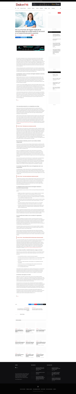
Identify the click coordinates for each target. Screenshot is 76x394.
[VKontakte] (12, 49)
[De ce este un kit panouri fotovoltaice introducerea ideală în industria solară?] (49, 368)
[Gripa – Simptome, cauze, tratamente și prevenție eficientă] (30, 349)
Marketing (41, 8)
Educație (33, 8)
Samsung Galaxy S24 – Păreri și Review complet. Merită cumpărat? (56, 83)
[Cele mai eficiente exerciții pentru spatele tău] (20, 349)
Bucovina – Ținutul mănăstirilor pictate (55, 75)
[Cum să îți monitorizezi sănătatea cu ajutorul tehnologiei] (41, 349)
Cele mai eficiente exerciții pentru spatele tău (19, 355)
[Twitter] (12, 45)
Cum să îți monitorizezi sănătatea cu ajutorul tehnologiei (40, 355)
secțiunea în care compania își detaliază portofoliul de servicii (33, 247)
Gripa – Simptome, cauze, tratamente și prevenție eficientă (30, 355)
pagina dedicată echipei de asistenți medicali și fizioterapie (25, 122)
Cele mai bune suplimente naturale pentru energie (30, 343)
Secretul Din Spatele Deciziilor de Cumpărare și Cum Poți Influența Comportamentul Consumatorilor (34, 0)
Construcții (29, 8)
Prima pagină (16, 10)
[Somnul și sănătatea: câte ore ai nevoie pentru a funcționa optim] (41, 337)
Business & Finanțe (23, 8)
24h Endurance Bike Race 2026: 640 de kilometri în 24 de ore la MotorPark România (56, 35)
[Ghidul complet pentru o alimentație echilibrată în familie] (20, 325)
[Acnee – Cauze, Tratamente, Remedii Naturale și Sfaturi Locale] (50, 88)
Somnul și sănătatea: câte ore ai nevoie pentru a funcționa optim (41, 343)
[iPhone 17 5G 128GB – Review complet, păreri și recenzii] (50, 79)
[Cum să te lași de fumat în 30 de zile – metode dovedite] (41, 325)
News (19, 10)
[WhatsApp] (12, 53)
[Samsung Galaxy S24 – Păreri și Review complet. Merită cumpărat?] (50, 83)
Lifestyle (37, 8)
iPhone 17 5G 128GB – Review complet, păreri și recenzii (57, 79)
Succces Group (22, 314)
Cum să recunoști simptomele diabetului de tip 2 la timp (20, 343)
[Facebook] (12, 43)
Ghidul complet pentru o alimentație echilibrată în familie (19, 331)
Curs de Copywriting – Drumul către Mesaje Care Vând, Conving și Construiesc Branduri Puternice (23, 309)
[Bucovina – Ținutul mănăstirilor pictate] (50, 75)
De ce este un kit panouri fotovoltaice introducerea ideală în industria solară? (56, 368)
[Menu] (15, 8)
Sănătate (46, 8)
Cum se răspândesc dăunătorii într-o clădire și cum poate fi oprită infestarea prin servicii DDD (56, 373)
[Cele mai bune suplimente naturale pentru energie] (30, 337)
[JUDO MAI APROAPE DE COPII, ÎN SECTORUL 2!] (50, 40)
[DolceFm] (22, 4)
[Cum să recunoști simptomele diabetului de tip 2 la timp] (20, 337)
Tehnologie (53, 8)
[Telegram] (12, 51)
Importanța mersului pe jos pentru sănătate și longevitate (30, 331)
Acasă (18, 8)
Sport (49, 8)
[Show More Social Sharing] (33, 37)
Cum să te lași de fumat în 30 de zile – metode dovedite (40, 330)
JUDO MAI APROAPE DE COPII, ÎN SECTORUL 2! (57, 39)
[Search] (60, 8)
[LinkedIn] (12, 47)
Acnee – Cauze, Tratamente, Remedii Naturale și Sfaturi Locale (56, 88)
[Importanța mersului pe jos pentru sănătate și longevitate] (30, 325)
